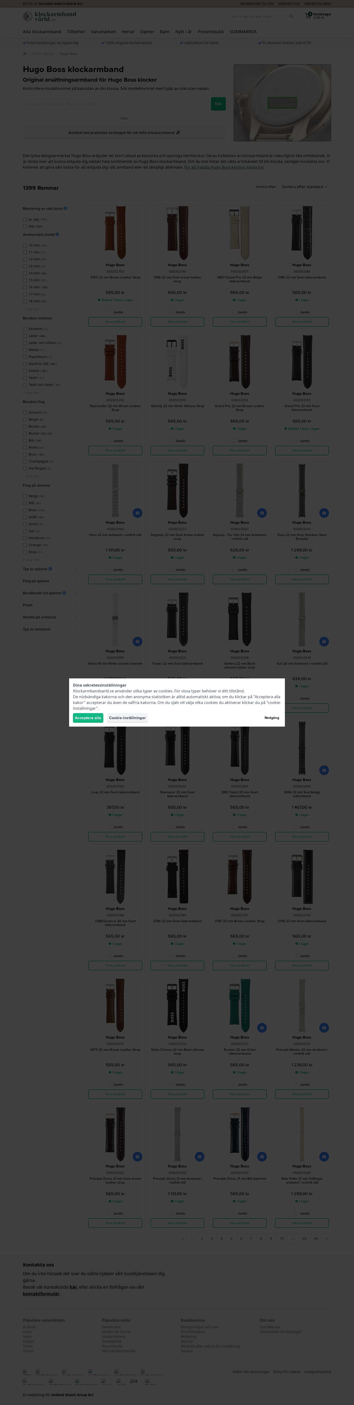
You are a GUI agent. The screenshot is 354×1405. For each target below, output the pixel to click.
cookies (165, 691)
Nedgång (272, 717)
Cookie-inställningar (127, 718)
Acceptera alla (88, 718)
